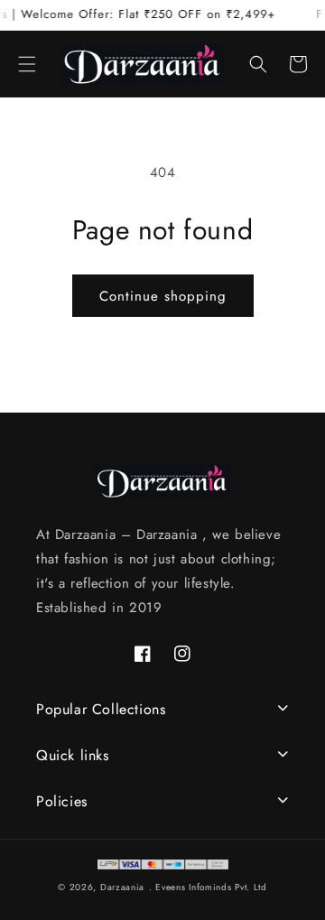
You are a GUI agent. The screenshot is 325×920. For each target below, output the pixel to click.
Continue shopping (163, 296)
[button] (27, 64)
